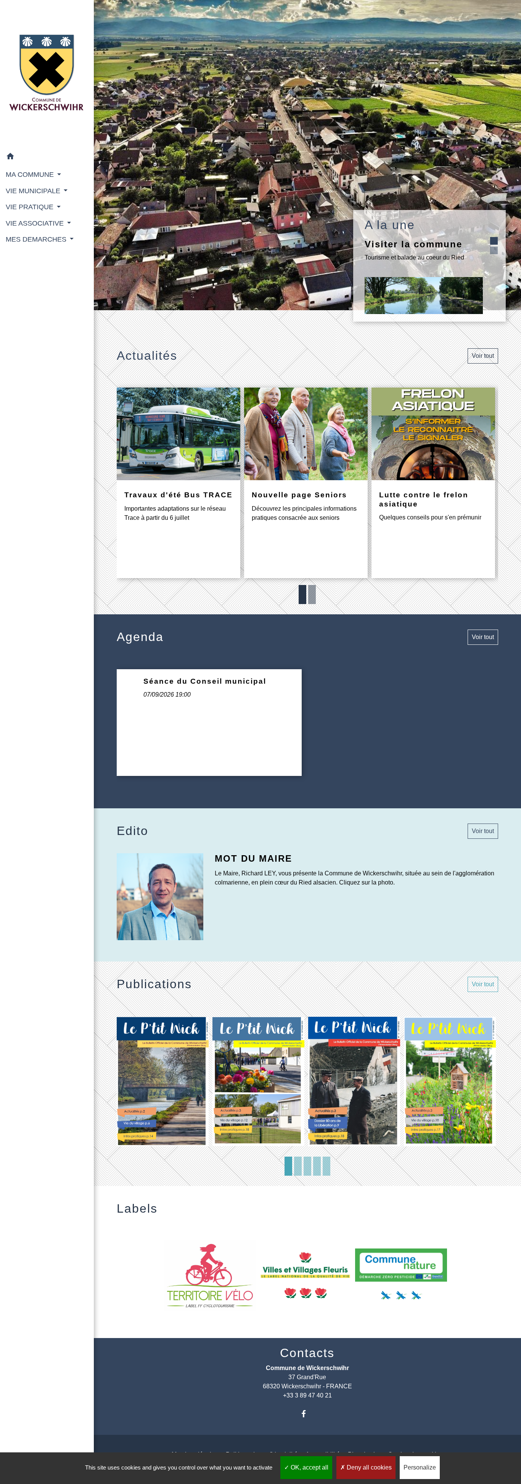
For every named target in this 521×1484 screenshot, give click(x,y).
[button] (47, 158)
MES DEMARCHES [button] (37, 239)
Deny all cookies (368, 1467)
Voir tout (483, 356)
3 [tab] (307, 1166)
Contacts (307, 1353)
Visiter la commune (413, 244)
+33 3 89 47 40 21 (307, 1395)
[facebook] (307, 1414)
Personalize (420, 1467)
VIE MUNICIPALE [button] (34, 191)
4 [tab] (317, 1166)
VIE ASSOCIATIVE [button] (36, 223)
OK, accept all (308, 1467)
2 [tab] (312, 594)
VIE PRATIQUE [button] (30, 207)
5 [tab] (326, 1166)
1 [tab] (302, 594)
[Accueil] (47, 74)
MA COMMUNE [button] (31, 174)
